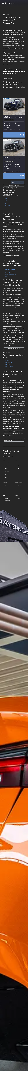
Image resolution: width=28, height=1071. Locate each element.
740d (6, 474)
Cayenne (7, 491)
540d (6, 466)
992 (6, 488)
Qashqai (19, 498)
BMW (6, 198)
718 (5, 485)
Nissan (16, 495)
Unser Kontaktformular (10, 274)
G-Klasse (19, 485)
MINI (4, 495)
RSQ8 (18, 469)
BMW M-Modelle (9, 366)
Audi (6, 200)
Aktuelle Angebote (9, 273)
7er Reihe (7, 472)
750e (6, 477)
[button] (2, 1068)
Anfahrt (6, 271)
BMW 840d (7, 364)
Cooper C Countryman (8, 499)
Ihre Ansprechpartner (10, 269)
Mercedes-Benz (8, 202)
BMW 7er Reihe (8, 362)
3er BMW (7, 361)
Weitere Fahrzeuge (18, 182)
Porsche (5, 482)
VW (5, 204)
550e (6, 469)
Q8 (17, 463)
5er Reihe (7, 463)
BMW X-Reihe (8, 368)
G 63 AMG (19, 488)
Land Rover (7, 205)
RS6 (18, 466)
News (6, 276)
